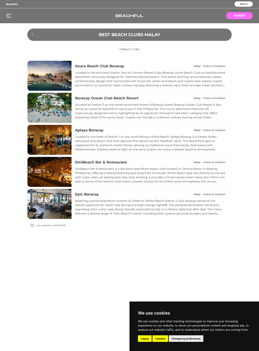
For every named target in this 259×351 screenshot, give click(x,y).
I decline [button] (160, 338)
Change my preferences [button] (186, 338)
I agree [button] (145, 338)
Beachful (12, 4)
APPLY (244, 3)
